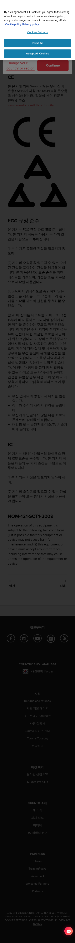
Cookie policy (13, 24)
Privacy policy (30, 24)
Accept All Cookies (37, 53)
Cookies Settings (37, 32)
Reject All (37, 43)
